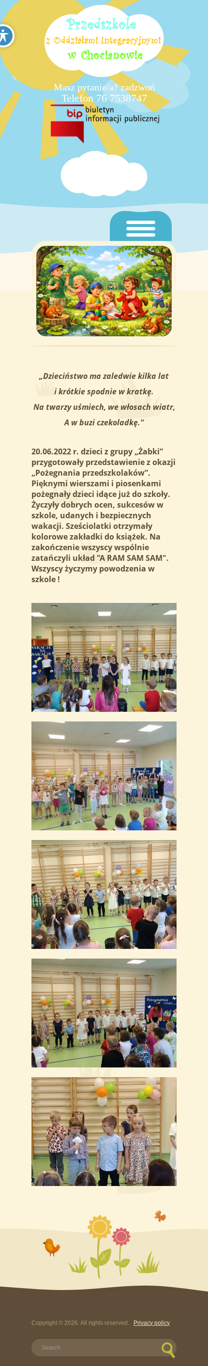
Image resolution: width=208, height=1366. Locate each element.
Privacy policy (152, 1323)
